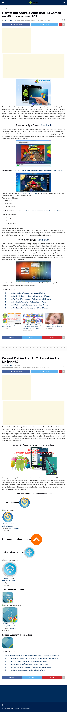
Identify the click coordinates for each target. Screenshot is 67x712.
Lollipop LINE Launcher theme (11, 626)
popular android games (29, 193)
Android (8, 354)
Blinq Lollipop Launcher (9, 580)
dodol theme (13, 628)
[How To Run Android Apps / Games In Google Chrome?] (12, 318)
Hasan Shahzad (8, 20)
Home (3, 8)
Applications (30, 367)
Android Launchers (13, 367)
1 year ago (17, 20)
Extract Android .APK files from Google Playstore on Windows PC (39, 170)
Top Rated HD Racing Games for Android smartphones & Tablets (38, 211)
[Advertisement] (16, 40)
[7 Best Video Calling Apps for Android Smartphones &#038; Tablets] (54, 318)
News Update (32, 20)
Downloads (9, 8)
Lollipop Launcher (7, 526)
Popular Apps (40, 20)
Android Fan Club (10, 708)
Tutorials (47, 20)
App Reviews (22, 367)
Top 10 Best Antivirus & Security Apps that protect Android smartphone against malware (32, 326)
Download (45, 125)
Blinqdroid (12, 583)
